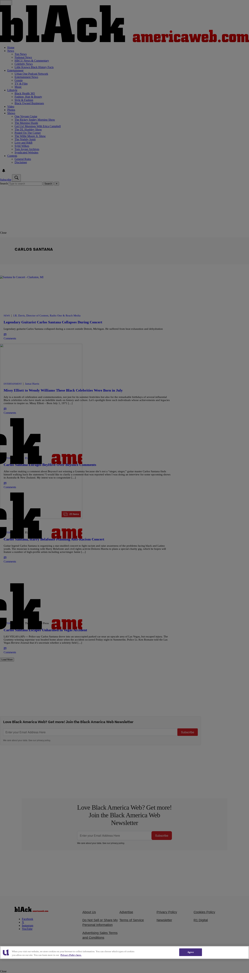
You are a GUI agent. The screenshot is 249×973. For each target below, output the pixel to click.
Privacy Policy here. (71, 955)
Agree (190, 952)
